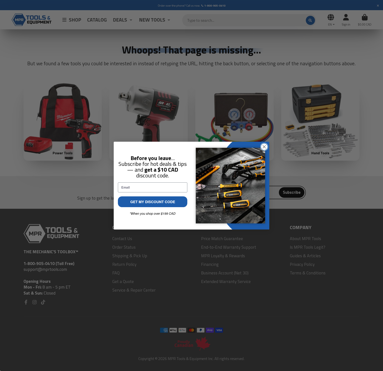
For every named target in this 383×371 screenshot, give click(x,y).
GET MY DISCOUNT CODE (152, 201)
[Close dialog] (264, 146)
